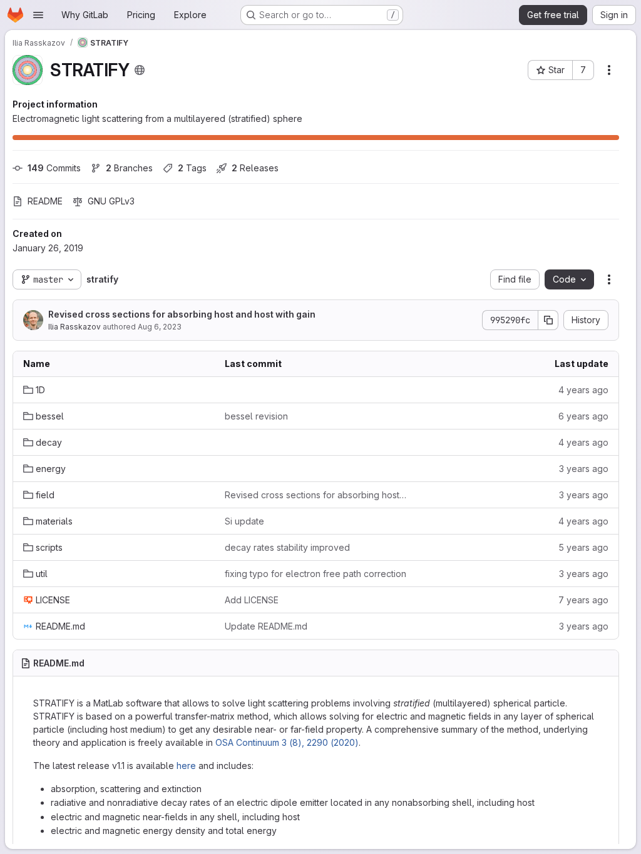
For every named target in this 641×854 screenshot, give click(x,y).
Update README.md (266, 626)
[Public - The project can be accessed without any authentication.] (140, 70)
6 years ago (583, 416)
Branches (129, 168)
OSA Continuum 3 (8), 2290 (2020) (287, 742)
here (186, 765)
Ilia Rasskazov (74, 326)
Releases (255, 168)
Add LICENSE (252, 600)
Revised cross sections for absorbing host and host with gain (181, 314)
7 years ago (583, 600)
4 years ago (583, 389)
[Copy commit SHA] (548, 320)
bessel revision (256, 416)
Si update (244, 521)
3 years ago (583, 468)
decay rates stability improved (287, 547)
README (45, 201)
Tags (192, 168)
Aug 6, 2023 (160, 326)
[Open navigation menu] (38, 15)
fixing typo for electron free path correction (315, 573)
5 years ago (583, 547)
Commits (54, 168)
